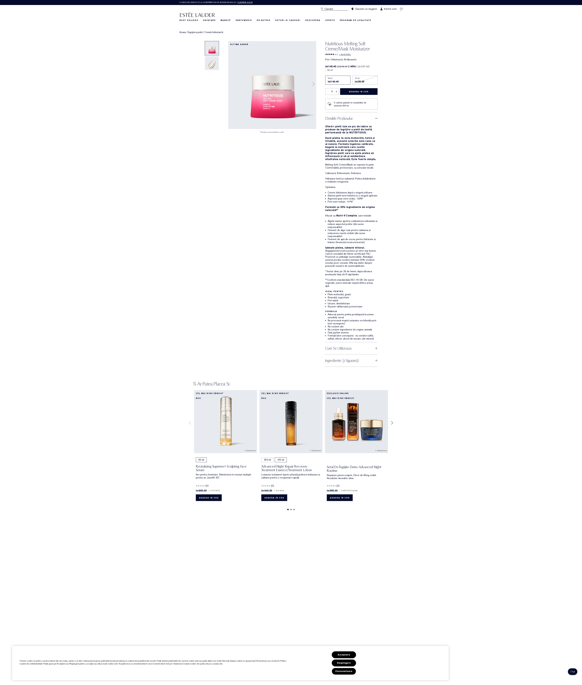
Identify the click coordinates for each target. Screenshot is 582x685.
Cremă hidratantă (213, 32)
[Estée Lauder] (197, 14)
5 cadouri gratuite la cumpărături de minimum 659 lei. (216, 2)
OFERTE (330, 20)
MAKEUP (226, 20)
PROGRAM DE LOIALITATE (355, 20)
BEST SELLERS (188, 20)
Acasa (182, 32)
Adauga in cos (358, 91)
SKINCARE (209, 20)
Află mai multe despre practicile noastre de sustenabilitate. (348, 264)
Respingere (344, 663)
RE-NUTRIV (263, 20)
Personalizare (343, 671)
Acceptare (344, 654)
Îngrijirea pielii (195, 32)
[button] (572, 671)
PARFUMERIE (244, 20)
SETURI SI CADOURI (287, 20)
